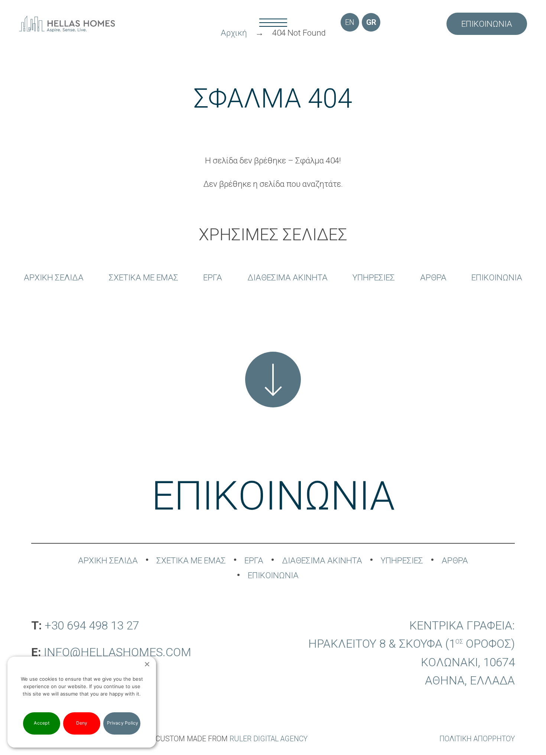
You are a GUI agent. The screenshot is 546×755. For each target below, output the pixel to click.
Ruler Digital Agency (269, 739)
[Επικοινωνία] (273, 379)
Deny (82, 723)
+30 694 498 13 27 (92, 625)
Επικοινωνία (486, 24)
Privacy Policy (123, 723)
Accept (41, 723)
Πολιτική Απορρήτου (477, 739)
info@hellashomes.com (117, 652)
